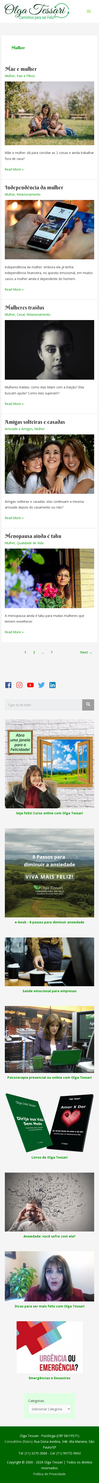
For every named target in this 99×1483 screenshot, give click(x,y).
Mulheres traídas (24, 307)
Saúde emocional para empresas (49, 991)
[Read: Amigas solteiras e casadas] (49, 463)
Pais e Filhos (26, 76)
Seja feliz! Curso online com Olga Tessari (49, 813)
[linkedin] (54, 685)
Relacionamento (29, 194)
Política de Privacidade (49, 1474)
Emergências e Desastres (49, 1378)
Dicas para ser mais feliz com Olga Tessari (49, 1306)
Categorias (36, 1401)
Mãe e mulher (21, 69)
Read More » (14, 169)
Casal (21, 314)
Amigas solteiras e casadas (35, 422)
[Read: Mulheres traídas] (49, 349)
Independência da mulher (34, 187)
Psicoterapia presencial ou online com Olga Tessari (49, 1077)
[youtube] (32, 685)
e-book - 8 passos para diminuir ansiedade (49, 922)
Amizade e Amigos (19, 429)
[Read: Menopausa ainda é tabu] (49, 578)
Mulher (10, 76)
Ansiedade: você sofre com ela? (49, 1236)
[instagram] (21, 685)
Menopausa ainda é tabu (33, 536)
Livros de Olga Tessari (50, 1157)
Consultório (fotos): (19, 1441)
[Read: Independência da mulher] (49, 229)
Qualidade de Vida (30, 543)
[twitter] (43, 685)
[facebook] (10, 685)
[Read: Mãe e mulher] (49, 113)
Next (86, 652)
